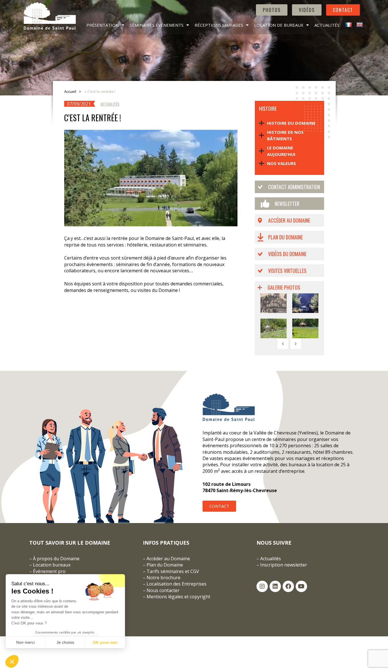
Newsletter (287, 203)
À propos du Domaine (56, 558)
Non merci (25, 642)
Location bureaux (51, 565)
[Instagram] (262, 586)
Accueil (70, 91)
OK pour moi (105, 642)
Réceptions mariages (219, 25)
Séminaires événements (156, 25)
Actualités (326, 25)
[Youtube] (301, 586)
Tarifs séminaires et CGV (172, 571)
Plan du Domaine (285, 237)
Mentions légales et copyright (178, 596)
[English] (358, 25)
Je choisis (65, 642)
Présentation (102, 25)
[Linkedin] (275, 586)
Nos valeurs (281, 163)
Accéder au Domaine (289, 220)
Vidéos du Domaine (287, 254)
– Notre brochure (161, 577)
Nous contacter (163, 590)
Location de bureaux (278, 25)
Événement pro (49, 571)
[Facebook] (288, 586)
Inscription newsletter (283, 565)
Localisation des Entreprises (176, 584)
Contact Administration (294, 187)
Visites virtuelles (287, 270)
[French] (347, 25)
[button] (12, 661)
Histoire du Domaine (291, 123)
